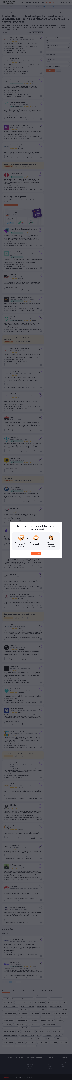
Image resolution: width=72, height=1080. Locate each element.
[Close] (60, 524)
